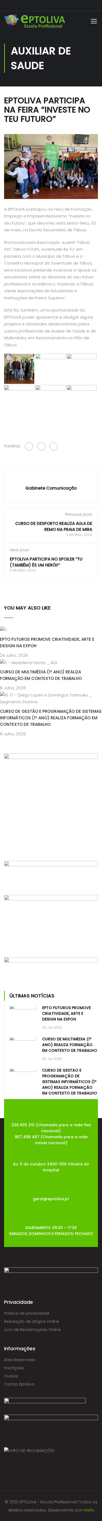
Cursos (11, 1376)
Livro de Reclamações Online (32, 1329)
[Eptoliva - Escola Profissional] (34, 22)
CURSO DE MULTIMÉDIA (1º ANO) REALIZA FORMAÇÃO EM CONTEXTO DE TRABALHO (69, 1044)
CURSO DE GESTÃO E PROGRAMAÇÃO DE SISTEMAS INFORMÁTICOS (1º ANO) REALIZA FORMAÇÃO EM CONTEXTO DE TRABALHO (50, 717)
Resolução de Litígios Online (31, 1321)
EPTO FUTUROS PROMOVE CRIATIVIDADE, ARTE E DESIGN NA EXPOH (66, 1013)
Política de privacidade (27, 1313)
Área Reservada (19, 1360)
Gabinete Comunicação (51, 488)
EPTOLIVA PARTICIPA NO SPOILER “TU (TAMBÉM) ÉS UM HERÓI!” (46, 562)
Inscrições (14, 1368)
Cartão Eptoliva (19, 1384)
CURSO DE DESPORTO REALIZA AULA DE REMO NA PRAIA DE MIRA (53, 526)
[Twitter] (41, 446)
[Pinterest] (54, 446)
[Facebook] (29, 446)
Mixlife (88, 1510)
